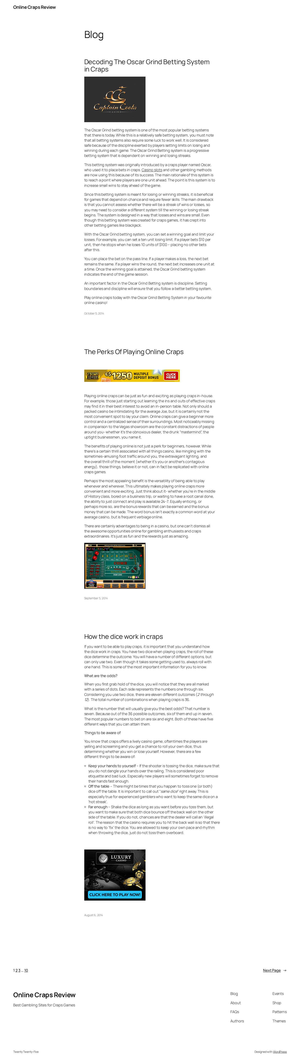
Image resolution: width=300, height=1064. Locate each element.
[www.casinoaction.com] (132, 380)
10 (26, 970)
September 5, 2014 (96, 598)
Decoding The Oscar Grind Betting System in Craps (147, 65)
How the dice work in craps (123, 636)
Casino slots (152, 169)
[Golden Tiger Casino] (115, 899)
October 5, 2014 (94, 313)
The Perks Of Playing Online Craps (134, 351)
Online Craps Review (34, 7)
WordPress (280, 1052)
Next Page (275, 970)
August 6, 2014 (93, 915)
